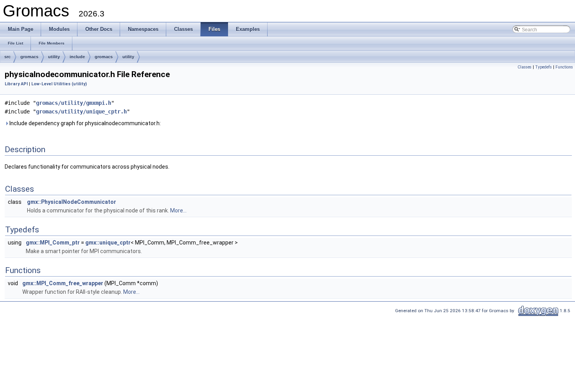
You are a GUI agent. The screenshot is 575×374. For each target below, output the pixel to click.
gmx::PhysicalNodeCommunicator (71, 202)
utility (54, 56)
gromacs (29, 56)
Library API (16, 83)
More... (178, 210)
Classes (525, 67)
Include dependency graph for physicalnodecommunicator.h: (84, 123)
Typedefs (543, 67)
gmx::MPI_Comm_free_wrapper (62, 283)
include (77, 56)
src (7, 56)
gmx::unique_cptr (108, 242)
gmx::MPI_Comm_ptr (53, 242)
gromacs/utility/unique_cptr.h (81, 111)
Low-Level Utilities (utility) (59, 83)
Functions (564, 67)
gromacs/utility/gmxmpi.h (73, 103)
